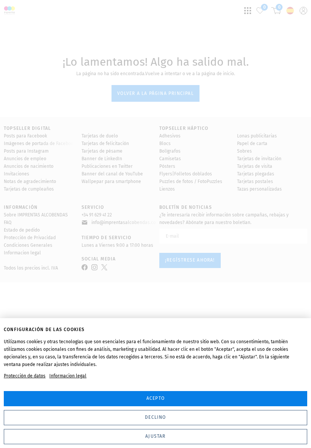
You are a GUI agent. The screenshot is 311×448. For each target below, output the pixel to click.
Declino (155, 417)
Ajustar (155, 436)
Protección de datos (25, 376)
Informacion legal (67, 376)
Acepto (155, 398)
